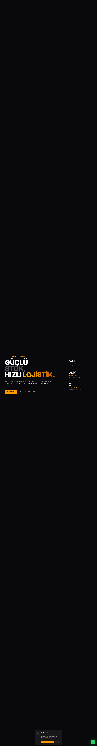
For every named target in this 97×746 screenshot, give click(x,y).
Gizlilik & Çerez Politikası (49, 737)
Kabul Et (47, 741)
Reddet (57, 741)
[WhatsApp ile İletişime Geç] (93, 742)
